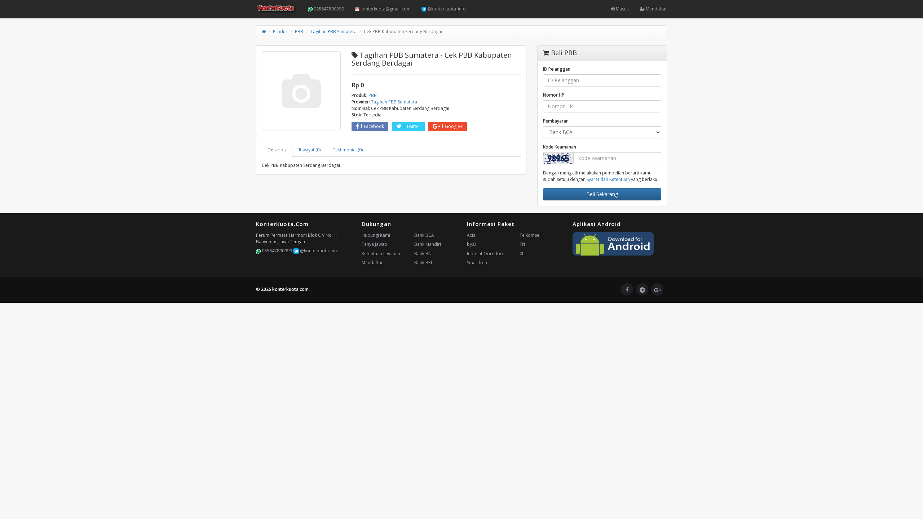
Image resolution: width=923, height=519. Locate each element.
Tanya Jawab (374, 244)
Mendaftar (656, 9)
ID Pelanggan (556, 69)
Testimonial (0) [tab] (348, 150)
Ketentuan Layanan (381, 253)
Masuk (622, 9)
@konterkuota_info (446, 9)
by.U (471, 244)
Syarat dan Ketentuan (608, 179)
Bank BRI (423, 263)
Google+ (454, 126)
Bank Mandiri (427, 244)
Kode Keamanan (559, 147)
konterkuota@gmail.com (385, 9)
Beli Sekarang (602, 194)
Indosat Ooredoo (485, 253)
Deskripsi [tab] (277, 150)
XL (522, 253)
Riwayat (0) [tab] (310, 150)
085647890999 (328, 9)
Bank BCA (424, 235)
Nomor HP (553, 95)
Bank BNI (423, 253)
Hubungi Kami (376, 235)
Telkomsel (530, 235)
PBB (299, 31)
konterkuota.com (290, 289)
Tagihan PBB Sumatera (333, 31)
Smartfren (477, 263)
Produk (280, 31)
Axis (471, 235)
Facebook (374, 126)
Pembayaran (556, 121)
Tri (522, 244)
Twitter (413, 126)
